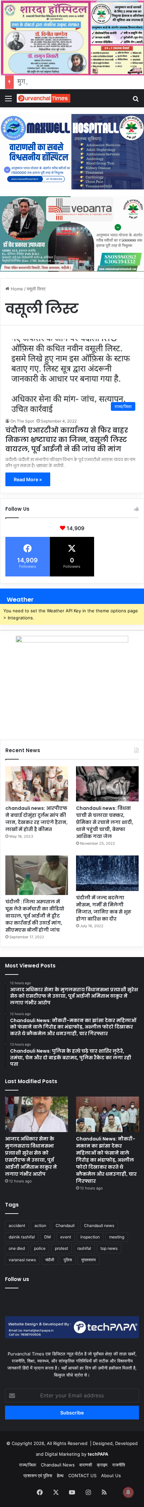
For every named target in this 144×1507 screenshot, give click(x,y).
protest (61, 1248)
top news (109, 1248)
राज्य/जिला (27, 1464)
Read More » (28, 479)
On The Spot (22, 421)
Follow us (17, 1279)
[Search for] (135, 100)
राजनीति (118, 1464)
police (40, 1248)
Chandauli (65, 1225)
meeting (116, 1236)
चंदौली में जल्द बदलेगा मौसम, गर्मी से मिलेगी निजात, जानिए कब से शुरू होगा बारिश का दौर (103, 908)
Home (16, 288)
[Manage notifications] (128, 1492)
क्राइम (102, 1464)
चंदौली (49, 1259)
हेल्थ (60, 1475)
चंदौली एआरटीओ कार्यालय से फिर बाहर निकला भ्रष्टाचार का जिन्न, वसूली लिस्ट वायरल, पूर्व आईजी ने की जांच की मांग (66, 440)
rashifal (84, 1248)
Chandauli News (58, 1464)
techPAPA (98, 1454)
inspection (90, 1236)
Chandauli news (99, 1225)
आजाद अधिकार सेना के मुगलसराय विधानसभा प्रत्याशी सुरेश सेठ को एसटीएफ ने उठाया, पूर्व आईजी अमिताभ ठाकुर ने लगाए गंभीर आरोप (31, 1156)
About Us (111, 1475)
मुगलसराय (88, 1259)
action (40, 1225)
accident (17, 1225)
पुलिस (68, 1259)
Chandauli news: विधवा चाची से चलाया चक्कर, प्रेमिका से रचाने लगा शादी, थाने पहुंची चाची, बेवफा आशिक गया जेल (104, 822)
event (65, 1236)
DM (47, 1236)
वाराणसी (85, 1464)
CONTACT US (82, 1475)
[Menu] (8, 100)
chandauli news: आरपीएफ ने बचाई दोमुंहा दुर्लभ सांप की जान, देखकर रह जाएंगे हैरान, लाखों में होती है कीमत (36, 819)
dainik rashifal (22, 1236)
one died (17, 1248)
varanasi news (22, 1259)
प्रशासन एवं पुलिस (37, 1475)
